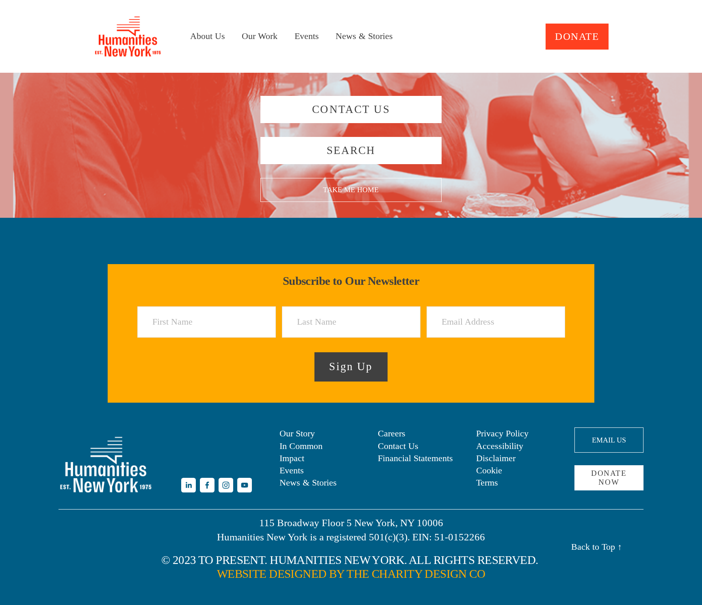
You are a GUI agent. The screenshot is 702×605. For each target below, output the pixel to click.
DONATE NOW (608, 477)
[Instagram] (226, 485)
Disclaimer (496, 458)
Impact (292, 458)
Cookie (489, 470)
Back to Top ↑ (596, 547)
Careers (391, 433)
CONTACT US (351, 109)
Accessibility (499, 446)
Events (307, 36)
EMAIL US (609, 440)
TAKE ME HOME (351, 190)
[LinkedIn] (188, 485)
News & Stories (364, 36)
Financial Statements (415, 458)
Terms (487, 483)
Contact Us (398, 446)
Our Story (297, 433)
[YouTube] (244, 485)
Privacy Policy (502, 433)
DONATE (577, 36)
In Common (301, 446)
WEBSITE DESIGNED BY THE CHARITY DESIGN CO (351, 573)
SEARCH (351, 150)
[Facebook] (207, 485)
